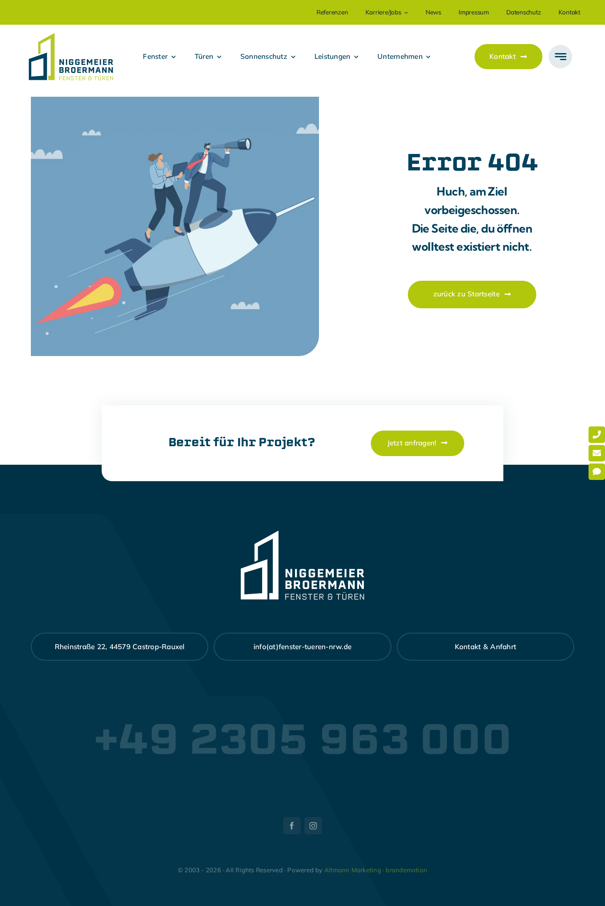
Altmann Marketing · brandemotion (375, 870)
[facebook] (291, 825)
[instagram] (313, 825)
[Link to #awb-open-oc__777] (560, 56)
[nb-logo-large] (71, 36)
